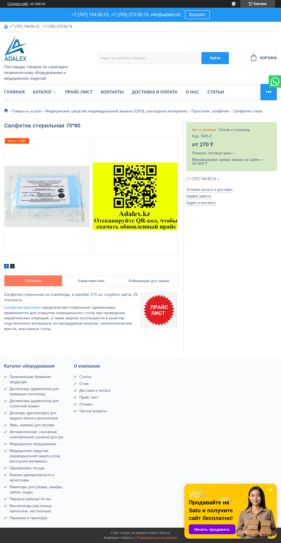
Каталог (197, 14)
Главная (14, 92)
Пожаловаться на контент (157, 538)
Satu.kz (164, 533)
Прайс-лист (78, 92)
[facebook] (6, 267)
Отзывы (85, 404)
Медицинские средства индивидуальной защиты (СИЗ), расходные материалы (116, 111)
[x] (12, 267)
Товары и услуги (26, 111)
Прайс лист (88, 397)
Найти (215, 58)
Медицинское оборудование (33, 444)
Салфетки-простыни (22, 307)
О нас (192, 92)
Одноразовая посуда (27, 468)
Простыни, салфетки (210, 111)
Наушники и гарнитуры (28, 518)
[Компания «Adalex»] (51, 48)
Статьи (215, 92)
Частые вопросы (93, 411)
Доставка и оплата (155, 92)
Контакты (112, 92)
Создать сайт (18, 4)
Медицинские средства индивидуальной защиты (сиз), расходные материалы (35, 456)
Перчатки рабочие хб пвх (30, 499)
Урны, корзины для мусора (32, 425)
